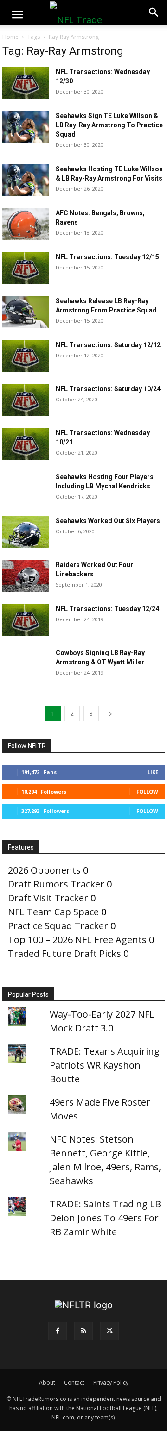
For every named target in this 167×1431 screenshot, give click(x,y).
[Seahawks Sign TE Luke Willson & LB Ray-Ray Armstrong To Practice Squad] (25, 127)
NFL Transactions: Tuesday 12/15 (107, 257)
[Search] (154, 12)
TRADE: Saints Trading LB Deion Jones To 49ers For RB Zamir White (105, 1218)
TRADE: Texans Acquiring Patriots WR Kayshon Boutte (105, 1065)
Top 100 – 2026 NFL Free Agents (77, 939)
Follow (147, 791)
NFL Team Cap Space (53, 912)
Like (153, 772)
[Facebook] (57, 1331)
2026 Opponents (44, 870)
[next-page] (110, 713)
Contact (74, 1383)
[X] (109, 1331)
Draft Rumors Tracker (56, 884)
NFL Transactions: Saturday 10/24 (108, 389)
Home (10, 37)
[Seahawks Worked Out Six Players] (25, 532)
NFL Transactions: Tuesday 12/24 (107, 608)
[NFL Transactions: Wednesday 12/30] (25, 83)
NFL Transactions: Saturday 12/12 (108, 345)
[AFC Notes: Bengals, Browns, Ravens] (25, 224)
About (47, 1383)
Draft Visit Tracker (48, 898)
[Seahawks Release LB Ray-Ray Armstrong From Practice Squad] (25, 312)
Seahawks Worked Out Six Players (108, 521)
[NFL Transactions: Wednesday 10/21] (25, 444)
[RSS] (83, 1331)
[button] (17, 14)
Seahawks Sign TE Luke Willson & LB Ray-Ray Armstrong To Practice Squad (109, 125)
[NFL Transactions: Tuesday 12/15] (25, 268)
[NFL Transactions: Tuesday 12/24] (25, 620)
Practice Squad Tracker (58, 925)
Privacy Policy (110, 1383)
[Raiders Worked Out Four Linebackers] (25, 576)
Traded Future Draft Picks (64, 953)
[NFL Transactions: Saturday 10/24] (25, 400)
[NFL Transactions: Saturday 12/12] (25, 356)
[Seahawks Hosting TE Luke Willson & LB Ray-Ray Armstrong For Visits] (25, 180)
